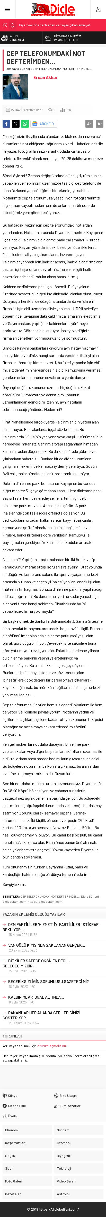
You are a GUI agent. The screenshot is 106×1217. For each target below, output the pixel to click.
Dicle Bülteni (90, 896)
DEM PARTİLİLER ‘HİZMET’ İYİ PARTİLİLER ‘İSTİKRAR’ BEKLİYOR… (51, 927)
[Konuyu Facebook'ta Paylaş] (6, 124)
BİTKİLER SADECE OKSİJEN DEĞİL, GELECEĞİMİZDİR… (36, 963)
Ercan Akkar (45, 77)
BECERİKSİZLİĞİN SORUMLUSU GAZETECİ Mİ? (48, 981)
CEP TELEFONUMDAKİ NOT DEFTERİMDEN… (50, 896)
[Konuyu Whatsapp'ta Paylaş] (25, 124)
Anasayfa (12, 68)
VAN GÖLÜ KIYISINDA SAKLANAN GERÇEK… (46, 945)
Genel (26, 68)
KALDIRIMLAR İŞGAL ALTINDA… (36, 997)
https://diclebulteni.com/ (46, 901)
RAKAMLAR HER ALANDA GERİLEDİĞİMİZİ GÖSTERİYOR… (41, 1015)
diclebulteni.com (14, 901)
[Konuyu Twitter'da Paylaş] (16, 124)
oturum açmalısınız (51, 1046)
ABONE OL (48, 123)
